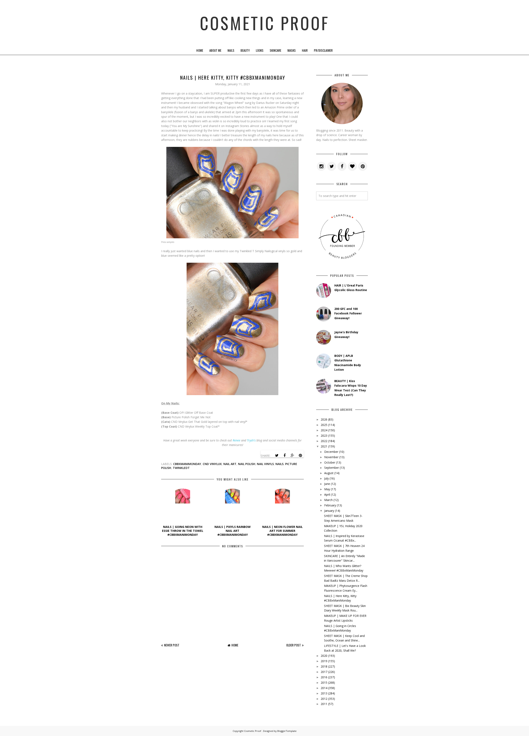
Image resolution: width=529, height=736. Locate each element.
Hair (305, 50)
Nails (231, 50)
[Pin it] (300, 455)
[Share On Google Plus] (292, 455)
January (329, 511)
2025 (324, 425)
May (327, 489)
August (329, 473)
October (329, 462)
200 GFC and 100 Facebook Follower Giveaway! (348, 313)
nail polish (246, 464)
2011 (324, 704)
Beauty (245, 50)
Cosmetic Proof (264, 23)
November (331, 457)
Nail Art (229, 464)
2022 (324, 441)
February (330, 505)
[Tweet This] (276, 455)
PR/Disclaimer (323, 50)
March (328, 500)
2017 (324, 672)
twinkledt (181, 468)
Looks (259, 50)
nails (279, 464)
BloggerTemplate (287, 730)
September (331, 468)
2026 (324, 419)
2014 (324, 688)
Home (199, 50)
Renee (236, 440)
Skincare (275, 50)
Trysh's (251, 440)
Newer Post (171, 645)
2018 (324, 666)
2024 (324, 430)
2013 (324, 693)
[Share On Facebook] (284, 455)
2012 (324, 699)
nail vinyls (265, 464)
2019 (324, 661)
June (327, 484)
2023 (324, 436)
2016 (324, 677)
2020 (324, 656)
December (331, 452)
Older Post (293, 645)
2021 (324, 446)
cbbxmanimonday (187, 464)
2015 (324, 682)
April (327, 494)
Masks (291, 50)
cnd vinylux (212, 464)
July (326, 478)
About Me (215, 50)
